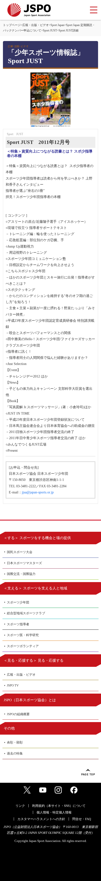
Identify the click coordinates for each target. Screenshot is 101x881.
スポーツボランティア (23, 646)
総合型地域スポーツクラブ (26, 613)
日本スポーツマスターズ (24, 563)
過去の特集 (15, 753)
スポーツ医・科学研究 (23, 635)
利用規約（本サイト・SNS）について (59, 805)
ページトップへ (88, 772)
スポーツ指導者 (18, 624)
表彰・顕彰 (15, 742)
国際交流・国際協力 (21, 574)
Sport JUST (50, 30)
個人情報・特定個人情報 (54, 812)
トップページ (12, 25)
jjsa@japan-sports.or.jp (38, 492)
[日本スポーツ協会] (29, 10)
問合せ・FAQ (81, 819)
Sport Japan (57, 25)
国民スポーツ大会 (19, 552)
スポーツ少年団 (18, 602)
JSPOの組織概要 (18, 714)
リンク (20, 805)
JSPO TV (13, 685)
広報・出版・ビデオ (35, 25)
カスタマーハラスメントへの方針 (41, 819)
